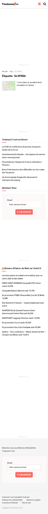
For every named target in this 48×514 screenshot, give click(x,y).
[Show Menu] (39, 4)
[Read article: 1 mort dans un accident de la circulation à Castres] (8, 86)
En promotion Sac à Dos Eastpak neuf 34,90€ (21, 327)
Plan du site (26, 503)
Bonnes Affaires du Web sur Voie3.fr (22, 268)
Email (9, 200)
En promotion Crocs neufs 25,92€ (16, 323)
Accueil (5, 71)
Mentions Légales (33, 500)
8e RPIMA (18, 71)
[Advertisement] (24, 35)
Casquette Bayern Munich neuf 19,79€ (18, 291)
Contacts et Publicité (10, 503)
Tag (11, 71)
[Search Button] (44, 4)
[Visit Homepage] (10, 4)
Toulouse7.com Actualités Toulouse (15, 497)
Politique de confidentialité (12, 500)
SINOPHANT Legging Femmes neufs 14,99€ (21, 318)
